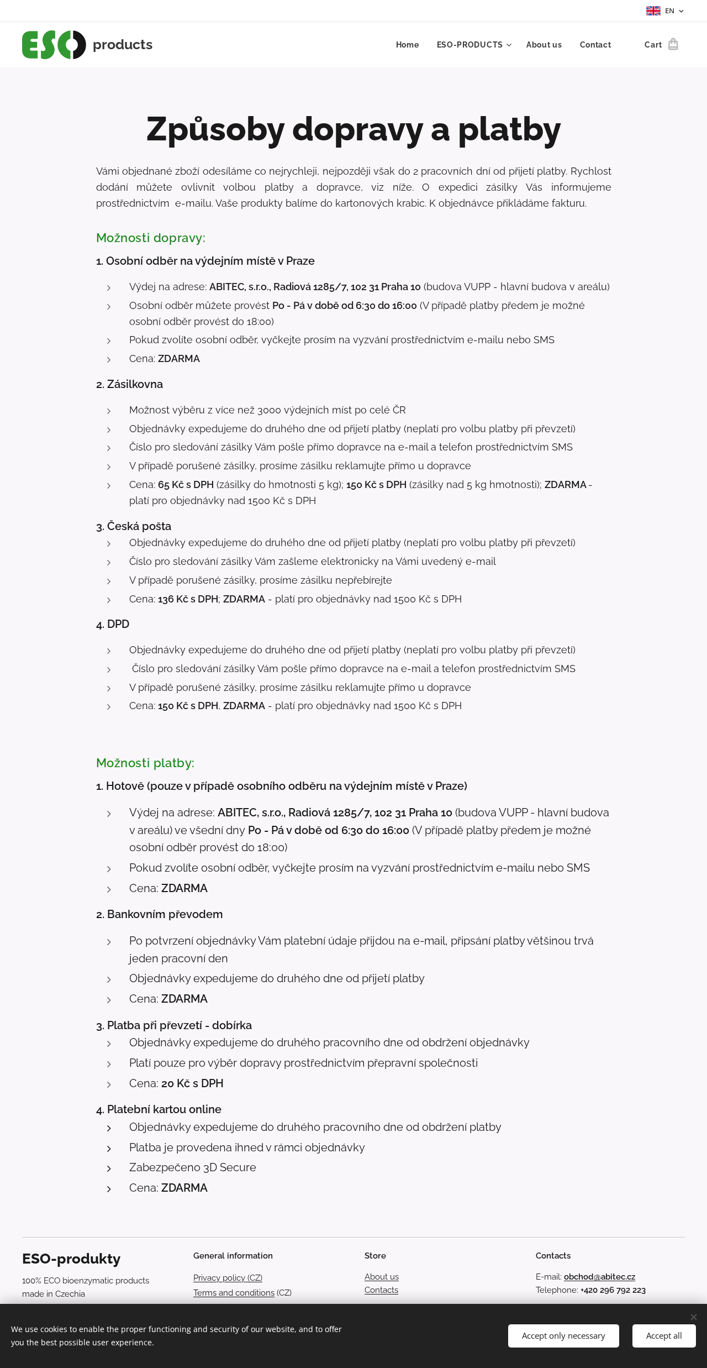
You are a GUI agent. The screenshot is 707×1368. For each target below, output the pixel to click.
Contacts (381, 1290)
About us (382, 1277)
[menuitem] (410, 45)
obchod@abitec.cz (599, 1277)
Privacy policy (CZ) (227, 1278)
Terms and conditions (234, 1293)
